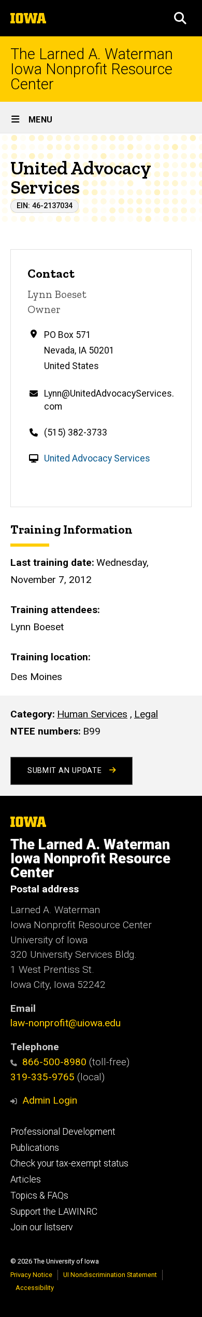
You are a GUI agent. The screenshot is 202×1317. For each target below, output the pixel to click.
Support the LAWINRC (53, 1211)
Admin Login (49, 1100)
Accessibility (35, 1288)
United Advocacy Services (97, 458)
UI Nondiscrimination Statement (110, 1275)
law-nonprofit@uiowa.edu (65, 1023)
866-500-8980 (54, 1062)
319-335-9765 (42, 1077)
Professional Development (63, 1131)
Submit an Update (65, 770)
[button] (180, 18)
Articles (25, 1179)
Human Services (92, 714)
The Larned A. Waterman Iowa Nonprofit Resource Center (91, 69)
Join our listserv (41, 1227)
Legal (146, 714)
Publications (34, 1148)
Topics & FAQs (39, 1195)
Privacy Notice (31, 1275)
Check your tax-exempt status (69, 1163)
